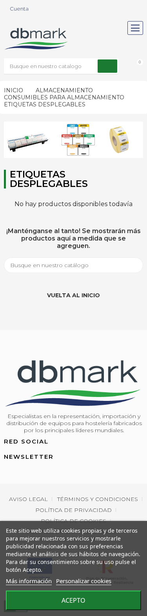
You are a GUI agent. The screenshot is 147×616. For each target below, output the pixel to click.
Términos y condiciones (97, 499)
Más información (29, 581)
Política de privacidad (73, 510)
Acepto (73, 600)
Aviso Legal (28, 499)
